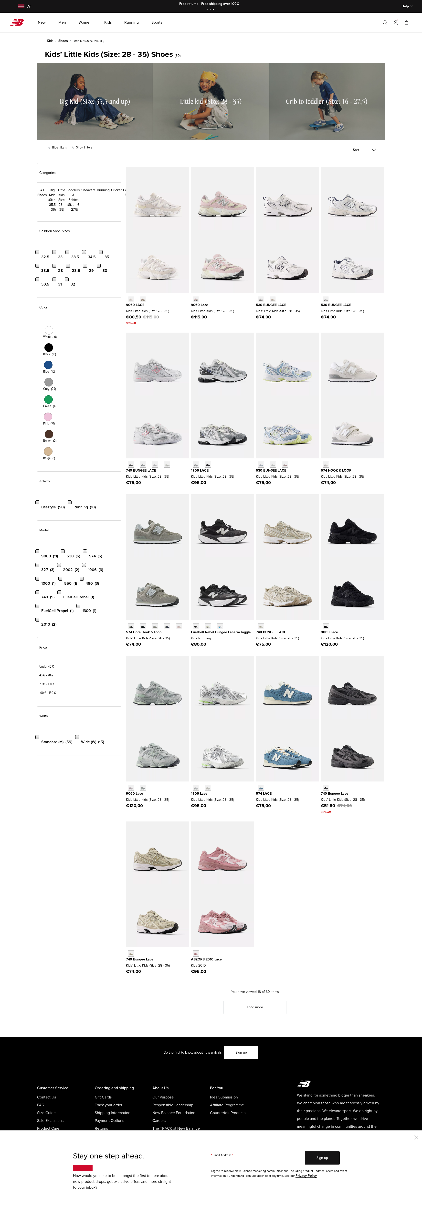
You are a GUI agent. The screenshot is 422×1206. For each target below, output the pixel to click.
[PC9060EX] (143, 299)
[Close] (416, 1137)
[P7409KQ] (131, 953)
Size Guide (46, 1112)
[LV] (20, 6)
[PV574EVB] (131, 626)
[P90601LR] (143, 788)
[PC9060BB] (326, 626)
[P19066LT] (208, 788)
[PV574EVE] (143, 626)
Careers (159, 1120)
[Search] (385, 22)
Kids (50, 41)
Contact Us (46, 1097)
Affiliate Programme (227, 1105)
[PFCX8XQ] (208, 626)
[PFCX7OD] (220, 626)
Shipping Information (112, 1112)
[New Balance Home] (19, 22)
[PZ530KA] (326, 299)
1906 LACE (200, 470)
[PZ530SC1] (273, 299)
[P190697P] (208, 465)
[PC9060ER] (131, 299)
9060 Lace (199, 305)
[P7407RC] (167, 465)
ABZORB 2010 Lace (206, 959)
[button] (396, 22)
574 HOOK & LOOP (336, 470)
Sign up (241, 1052)
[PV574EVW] (326, 465)
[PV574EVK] (179, 626)
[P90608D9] (131, 788)
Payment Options (109, 1120)
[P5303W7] (261, 465)
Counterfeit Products (227, 1112)
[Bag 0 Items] (406, 22)
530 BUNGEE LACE (271, 305)
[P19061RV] (196, 788)
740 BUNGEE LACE (141, 470)
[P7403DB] (155, 465)
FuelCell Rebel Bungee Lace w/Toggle (221, 632)
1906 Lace (199, 793)
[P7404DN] (261, 626)
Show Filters (83, 147)
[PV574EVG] (155, 626)
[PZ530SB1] (261, 299)
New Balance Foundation (173, 1112)
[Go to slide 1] (208, 10)
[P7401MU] (131, 465)
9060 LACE (135, 305)
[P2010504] (196, 953)
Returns (101, 1128)
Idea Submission (224, 1097)
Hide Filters (59, 147)
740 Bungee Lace (334, 793)
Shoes (63, 41)
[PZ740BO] (326, 788)
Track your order (108, 1105)
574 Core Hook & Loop (143, 632)
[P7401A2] (143, 465)
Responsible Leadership (172, 1105)
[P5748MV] (261, 788)
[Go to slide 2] (211, 10)
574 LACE (264, 793)
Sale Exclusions (50, 1120)
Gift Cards (103, 1097)
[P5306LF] (273, 465)
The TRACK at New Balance (176, 1128)
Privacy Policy (306, 1176)
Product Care (48, 1128)
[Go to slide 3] (213, 10)
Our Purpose (163, 1097)
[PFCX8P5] (196, 626)
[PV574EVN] (167, 626)
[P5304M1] (285, 465)
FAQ (40, 1105)
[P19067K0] (196, 465)
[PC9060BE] (196, 299)
